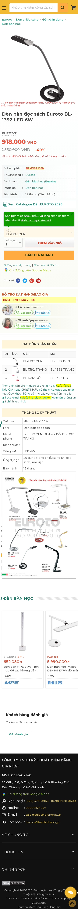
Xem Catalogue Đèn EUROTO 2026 (35, 204)
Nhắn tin (43, 312)
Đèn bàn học (34, 188)
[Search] (63, 7)
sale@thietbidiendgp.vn (43, 814)
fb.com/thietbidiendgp (42, 822)
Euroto (30, 175)
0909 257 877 (36, 808)
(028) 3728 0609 (63, 801)
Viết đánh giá (18, 734)
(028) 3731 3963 (37, 801)
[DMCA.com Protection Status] (13, 884)
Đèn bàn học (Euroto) (40, 181)
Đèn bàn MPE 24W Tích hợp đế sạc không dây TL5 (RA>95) (21, 668)
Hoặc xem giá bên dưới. (36, 220)
